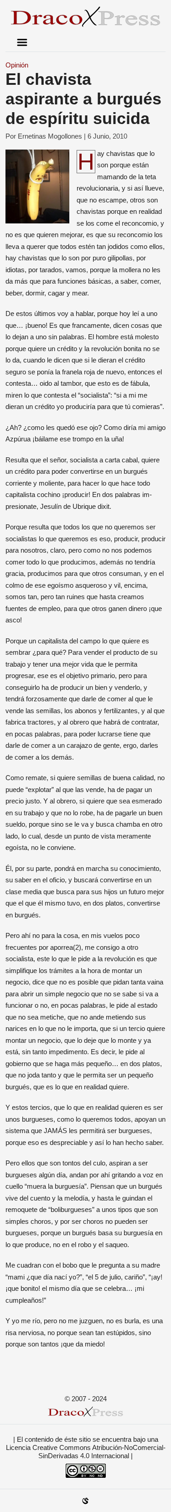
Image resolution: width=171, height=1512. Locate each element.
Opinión (16, 65)
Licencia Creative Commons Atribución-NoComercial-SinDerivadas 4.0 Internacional (86, 1452)
